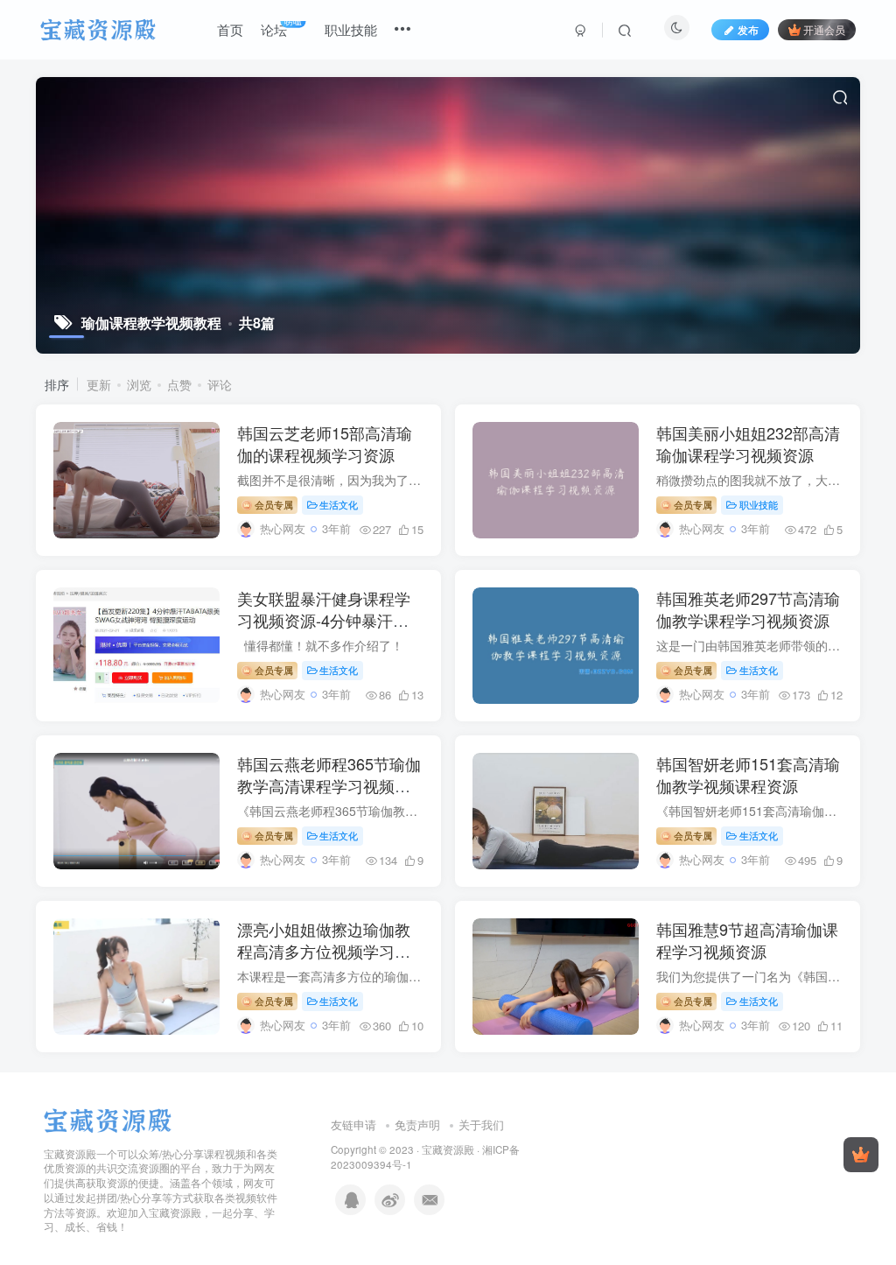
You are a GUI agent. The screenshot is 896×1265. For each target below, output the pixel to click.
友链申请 (353, 1124)
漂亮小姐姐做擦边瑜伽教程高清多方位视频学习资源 (323, 950)
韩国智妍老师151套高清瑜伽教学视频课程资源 (748, 774)
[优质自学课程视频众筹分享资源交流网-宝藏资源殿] (108, 1118)
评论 (219, 384)
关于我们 (481, 1124)
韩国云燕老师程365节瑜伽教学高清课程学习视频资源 (329, 785)
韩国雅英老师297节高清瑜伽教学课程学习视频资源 (748, 609)
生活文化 (338, 504)
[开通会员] (861, 1154)
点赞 (179, 384)
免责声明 (417, 1124)
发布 (748, 29)
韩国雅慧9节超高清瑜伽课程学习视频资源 (747, 939)
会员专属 (272, 504)
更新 (99, 384)
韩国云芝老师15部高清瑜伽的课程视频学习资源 (324, 443)
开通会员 (824, 29)
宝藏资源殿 (448, 1149)
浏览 (139, 384)
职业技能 (758, 504)
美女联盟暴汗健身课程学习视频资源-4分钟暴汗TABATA (323, 620)
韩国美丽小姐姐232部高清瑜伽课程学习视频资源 (748, 443)
